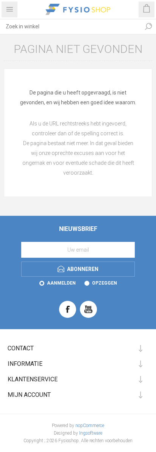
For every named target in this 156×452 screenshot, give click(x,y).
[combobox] (70, 26)
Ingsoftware (90, 433)
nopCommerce (89, 425)
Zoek (148, 26)
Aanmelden (61, 283)
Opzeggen (104, 283)
